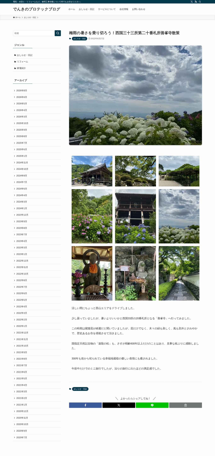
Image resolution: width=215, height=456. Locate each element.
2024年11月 (22, 162)
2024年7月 (21, 182)
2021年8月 (21, 358)
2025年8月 (21, 136)
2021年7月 (21, 365)
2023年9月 (21, 221)
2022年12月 (22, 260)
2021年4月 (21, 385)
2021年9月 (21, 352)
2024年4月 (21, 195)
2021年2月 (21, 398)
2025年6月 (21, 149)
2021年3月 (21, 391)
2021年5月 (21, 378)
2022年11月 (22, 267)
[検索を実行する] (58, 33)
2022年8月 (21, 280)
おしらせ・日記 (80, 38)
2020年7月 (21, 437)
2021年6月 (21, 372)
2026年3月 (21, 116)
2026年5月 (21, 103)
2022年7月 (21, 287)
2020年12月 (22, 411)
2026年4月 (21, 110)
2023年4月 (21, 241)
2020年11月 (22, 418)
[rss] (196, 1)
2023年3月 (21, 247)
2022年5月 (21, 300)
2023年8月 (21, 228)
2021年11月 (22, 339)
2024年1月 (21, 208)
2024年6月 (21, 188)
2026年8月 (21, 90)
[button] (85, 405)
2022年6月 (21, 293)
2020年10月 (22, 424)
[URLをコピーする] (185, 405)
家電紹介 (21, 68)
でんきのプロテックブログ (36, 9)
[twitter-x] (192, 1)
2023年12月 (22, 215)
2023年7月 (21, 234)
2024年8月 (21, 175)
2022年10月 (22, 274)
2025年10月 (22, 123)
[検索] (200, 1)
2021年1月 (21, 404)
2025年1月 (21, 156)
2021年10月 (22, 345)
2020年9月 (21, 431)
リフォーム (22, 61)
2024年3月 (21, 201)
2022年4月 (21, 306)
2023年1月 (21, 254)
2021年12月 (22, 332)
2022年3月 (21, 313)
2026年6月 (21, 97)
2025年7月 (21, 143)
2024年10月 (22, 169)
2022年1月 (21, 326)
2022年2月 (21, 319)
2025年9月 (21, 130)
